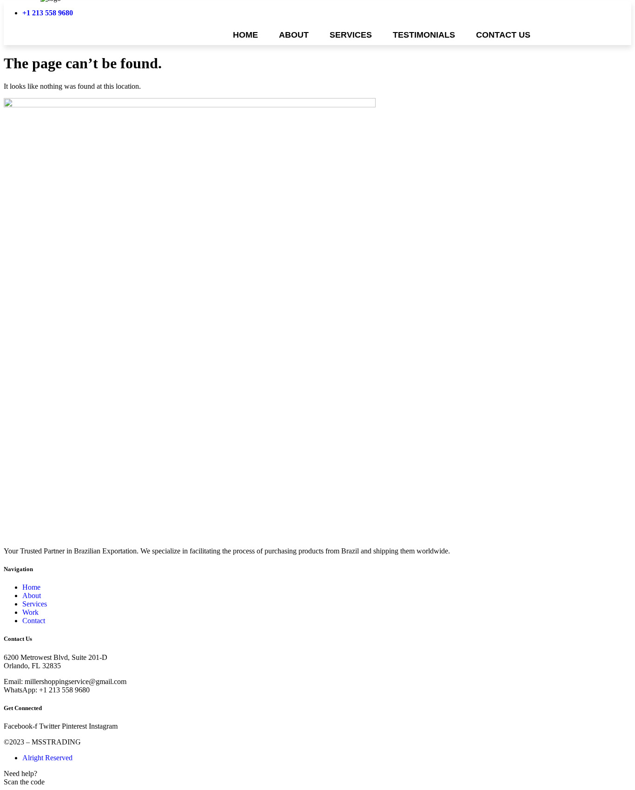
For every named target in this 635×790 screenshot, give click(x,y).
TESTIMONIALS (424, 35)
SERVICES (351, 35)
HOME (245, 35)
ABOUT (294, 35)
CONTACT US (503, 35)
